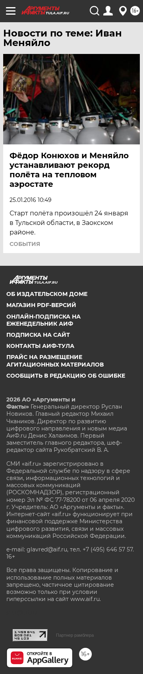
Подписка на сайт (38, 334)
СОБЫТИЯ (25, 244)
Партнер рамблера (75, 635)
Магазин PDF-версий (41, 305)
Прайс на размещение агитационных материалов (55, 360)
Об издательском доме (46, 294)
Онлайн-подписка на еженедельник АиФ (43, 320)
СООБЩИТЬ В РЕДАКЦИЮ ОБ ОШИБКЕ (65, 375)
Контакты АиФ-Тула (40, 345)
